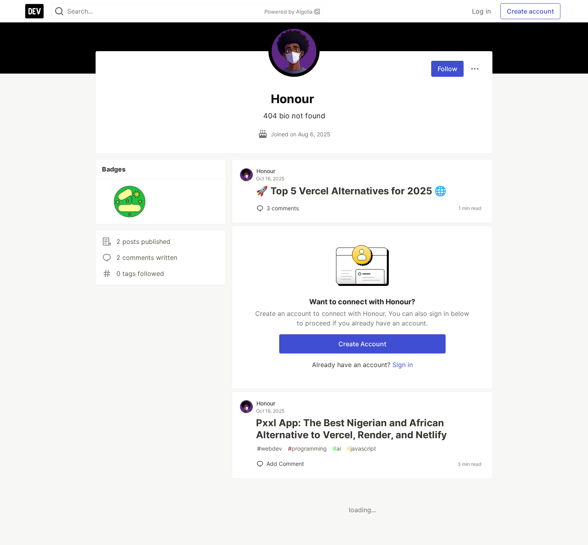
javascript (361, 448)
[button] (130, 202)
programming (307, 448)
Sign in (402, 365)
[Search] (59, 11)
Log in (481, 11)
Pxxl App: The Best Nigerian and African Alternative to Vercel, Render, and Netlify (351, 429)
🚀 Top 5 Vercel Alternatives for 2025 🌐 (351, 191)
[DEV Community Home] (34, 11)
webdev (269, 448)
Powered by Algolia (289, 11)
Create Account (362, 344)
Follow (447, 69)
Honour (265, 171)
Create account (530, 11)
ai (337, 448)
